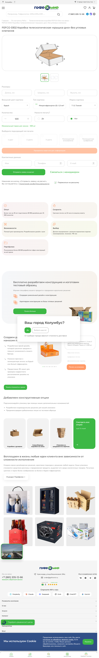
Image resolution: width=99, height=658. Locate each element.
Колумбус (8, 2)
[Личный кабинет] (89, 7)
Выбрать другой (40, 330)
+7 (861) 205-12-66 (76, 14)
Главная (11, 656)
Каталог (30, 656)
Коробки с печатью (86, 656)
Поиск (48, 656)
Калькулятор (67, 656)
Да (28, 330)
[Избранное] (85, 7)
